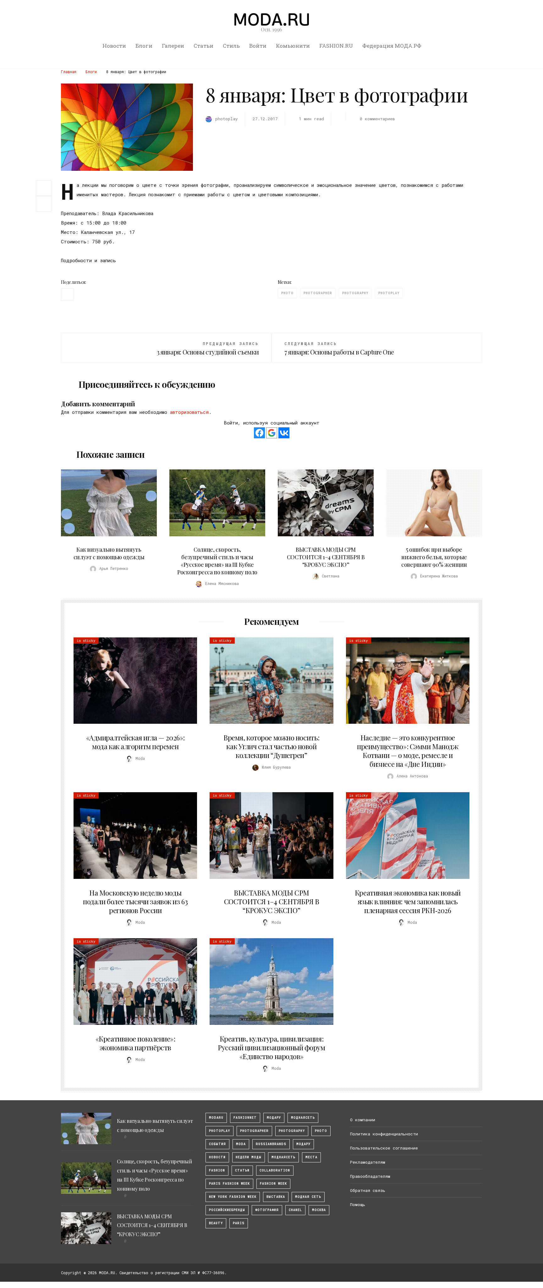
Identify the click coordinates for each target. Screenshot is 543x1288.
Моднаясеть (283, 1157)
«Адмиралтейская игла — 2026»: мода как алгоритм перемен (135, 742)
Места (311, 1157)
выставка (275, 1197)
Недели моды (248, 1157)
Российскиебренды (227, 1210)
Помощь (357, 1204)
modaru (216, 1118)
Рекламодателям (367, 1162)
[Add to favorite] (45, 204)
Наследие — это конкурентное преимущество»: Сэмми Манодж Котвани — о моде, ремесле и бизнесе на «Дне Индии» (407, 751)
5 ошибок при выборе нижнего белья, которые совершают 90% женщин (434, 557)
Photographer (318, 293)
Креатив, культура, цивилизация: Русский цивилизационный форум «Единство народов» (271, 1047)
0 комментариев (377, 119)
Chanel (295, 1210)
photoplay (388, 293)
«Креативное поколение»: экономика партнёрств (135, 1043)
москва (319, 1210)
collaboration (275, 1170)
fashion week (273, 1184)
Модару (303, 1144)
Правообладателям (370, 1176)
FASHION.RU (336, 45)
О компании (362, 1120)
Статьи (203, 45)
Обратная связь (367, 1190)
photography (355, 293)
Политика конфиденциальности (384, 1134)
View (105, 503)
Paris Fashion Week (229, 1184)
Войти (257, 45)
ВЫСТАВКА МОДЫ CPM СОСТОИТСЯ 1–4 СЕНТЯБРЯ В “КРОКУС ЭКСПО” (326, 557)
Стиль (231, 45)
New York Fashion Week (232, 1197)
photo (287, 293)
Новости (114, 45)
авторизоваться (189, 412)
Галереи (173, 45)
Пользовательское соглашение (384, 1148)
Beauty (216, 1223)
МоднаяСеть (303, 1118)
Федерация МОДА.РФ (391, 45)
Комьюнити (293, 45)
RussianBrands (271, 1144)
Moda (241, 1144)
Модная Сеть (308, 1197)
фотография (267, 1210)
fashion (217, 1170)
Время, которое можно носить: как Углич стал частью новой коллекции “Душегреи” (271, 746)
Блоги (143, 45)
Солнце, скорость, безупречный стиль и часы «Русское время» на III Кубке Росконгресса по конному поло (217, 561)
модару (274, 1118)
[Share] (44, 187)
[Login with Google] (271, 432)
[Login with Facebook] (259, 432)
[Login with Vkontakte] (283, 432)
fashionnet (245, 1118)
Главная (68, 71)
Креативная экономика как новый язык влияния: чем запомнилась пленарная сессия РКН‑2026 (408, 901)
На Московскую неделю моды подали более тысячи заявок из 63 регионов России (135, 901)
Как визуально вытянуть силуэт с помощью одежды (109, 553)
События (217, 1144)
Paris (238, 1223)
